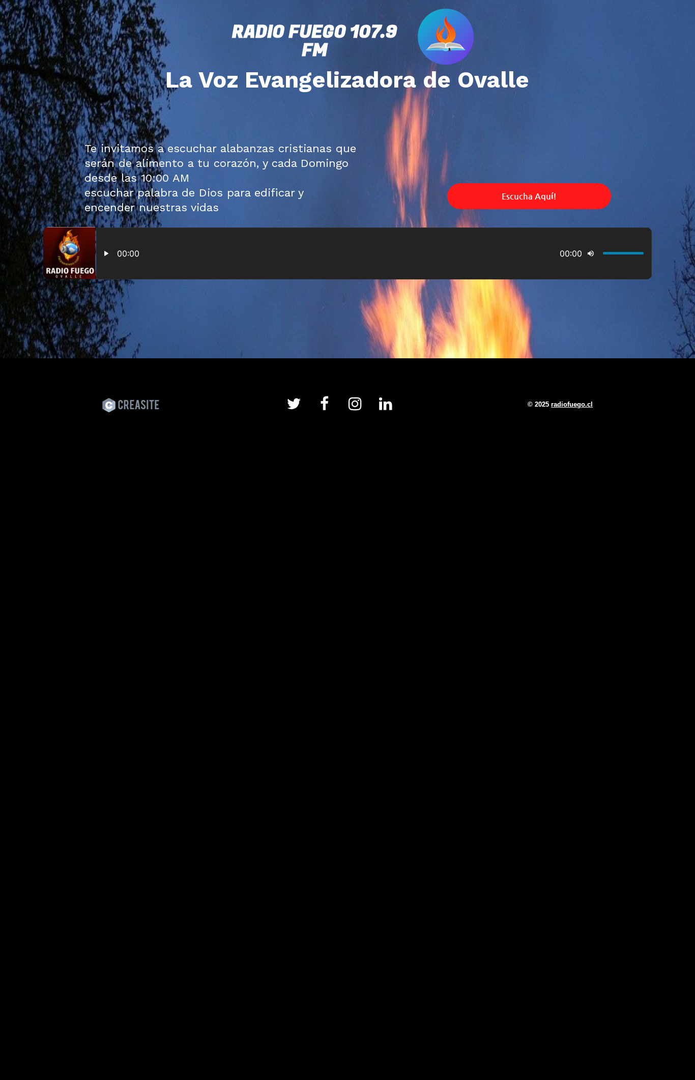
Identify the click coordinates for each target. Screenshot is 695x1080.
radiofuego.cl (572, 404)
